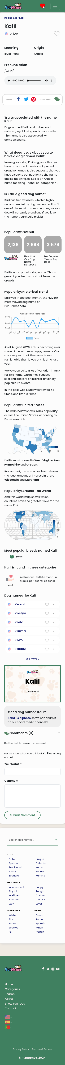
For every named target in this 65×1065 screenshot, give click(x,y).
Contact (10, 1008)
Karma (20, 631)
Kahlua (20, 649)
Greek (39, 915)
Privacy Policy (21, 1049)
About (9, 999)
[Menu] (55, 6)
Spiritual (13, 863)
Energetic (14, 899)
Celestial (41, 863)
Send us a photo (19, 718)
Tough (40, 891)
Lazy (11, 903)
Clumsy (40, 899)
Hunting (40, 875)
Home (9, 984)
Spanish (40, 923)
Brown (12, 923)
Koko (19, 640)
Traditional (15, 867)
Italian (39, 927)
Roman (40, 919)
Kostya (20, 613)
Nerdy (39, 867)
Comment (12, 780)
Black (12, 919)
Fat (10, 931)
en (11, 1016)
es (11, 1022)
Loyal (39, 903)
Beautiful (14, 875)
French (40, 931)
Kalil (21, 17)
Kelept (20, 604)
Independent (16, 887)
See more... (32, 658)
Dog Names (10, 17)
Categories (12, 989)
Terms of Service (42, 1049)
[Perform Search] (56, 840)
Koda (19, 622)
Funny (12, 871)
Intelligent (15, 895)
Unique (40, 859)
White (12, 915)
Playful (13, 891)
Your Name (13, 764)
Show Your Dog (15, 1004)
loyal (10, 585)
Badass (40, 871)
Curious (40, 895)
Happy (39, 887)
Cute (12, 859)
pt (11, 1027)
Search (10, 994)
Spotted (13, 927)
